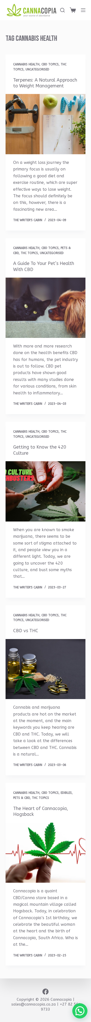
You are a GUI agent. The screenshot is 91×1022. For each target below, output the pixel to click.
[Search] (62, 10)
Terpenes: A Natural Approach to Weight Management (45, 83)
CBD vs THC (25, 630)
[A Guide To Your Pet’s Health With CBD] (46, 308)
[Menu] (83, 10)
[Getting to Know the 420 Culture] (46, 491)
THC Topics (29, 253)
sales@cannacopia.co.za (33, 1004)
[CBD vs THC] (46, 669)
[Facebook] (45, 992)
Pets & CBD (21, 798)
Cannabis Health (26, 64)
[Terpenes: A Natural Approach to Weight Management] (46, 124)
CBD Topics (50, 64)
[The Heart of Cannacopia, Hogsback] (46, 853)
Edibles (66, 793)
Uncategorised (37, 69)
